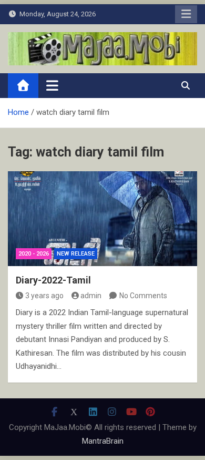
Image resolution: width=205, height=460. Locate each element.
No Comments (143, 295)
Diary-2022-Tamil (53, 280)
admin (90, 295)
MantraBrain (103, 441)
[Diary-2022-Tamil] (102, 218)
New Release (76, 253)
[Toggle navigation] (52, 85)
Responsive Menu (186, 14)
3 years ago (44, 295)
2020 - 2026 (33, 253)
